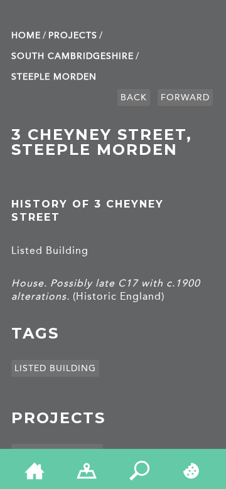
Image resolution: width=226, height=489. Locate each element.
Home (26, 35)
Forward (185, 97)
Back (134, 97)
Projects (72, 35)
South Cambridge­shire (72, 56)
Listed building (55, 368)
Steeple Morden (54, 76)
